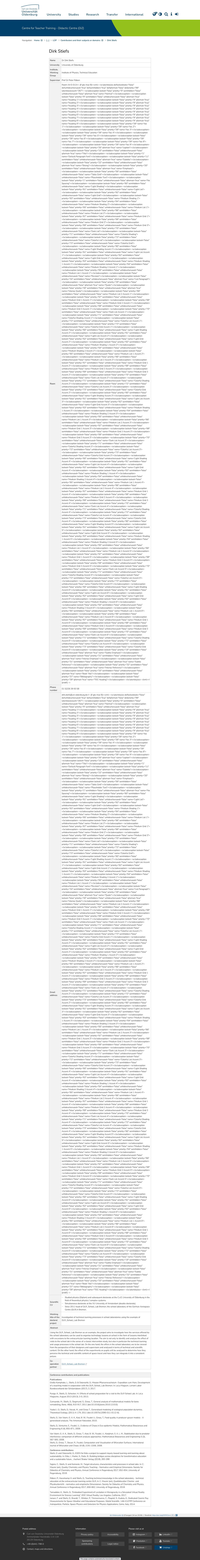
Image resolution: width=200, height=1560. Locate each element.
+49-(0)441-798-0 (35, 1544)
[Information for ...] (171, 15)
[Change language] (154, 15)
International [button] (134, 14)
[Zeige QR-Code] (176, 1515)
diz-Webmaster (115, 1515)
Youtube (166, 1541)
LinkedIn (166, 1534)
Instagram (140, 1534)
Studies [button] (73, 14)
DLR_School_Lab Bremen (73, 1364)
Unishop (166, 1547)
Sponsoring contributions (87, 1542)
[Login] (177, 15)
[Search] (166, 15)
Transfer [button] (112, 14)
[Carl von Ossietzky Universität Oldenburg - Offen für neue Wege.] (30, 10)
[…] (47, 40)
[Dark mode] (160, 15)
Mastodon (140, 1541)
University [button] (54, 14)
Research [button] (92, 14)
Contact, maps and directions (40, 1549)
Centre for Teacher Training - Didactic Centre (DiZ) (53, 28)
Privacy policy (87, 1534)
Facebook (139, 1547)
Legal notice (112, 1543)
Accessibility (113, 1534)
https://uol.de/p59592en (161, 1515)
